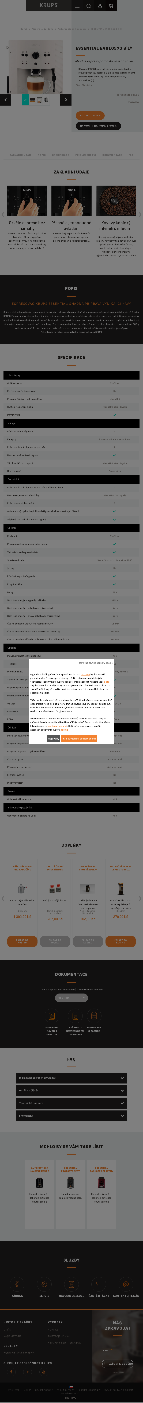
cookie (64, 729)
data (107, 681)
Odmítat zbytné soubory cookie (96, 662)
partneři (85, 674)
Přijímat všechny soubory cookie (79, 738)
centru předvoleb (57, 726)
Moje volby (53, 738)
